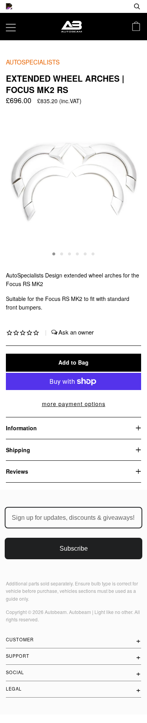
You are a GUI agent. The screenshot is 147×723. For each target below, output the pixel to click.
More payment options (73, 404)
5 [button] (85, 253)
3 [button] (70, 253)
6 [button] (93, 253)
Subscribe (74, 548)
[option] (73, 6)
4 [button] (78, 253)
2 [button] (62, 253)
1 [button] (54, 253)
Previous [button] (19, 183)
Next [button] (127, 183)
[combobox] (111, 6)
